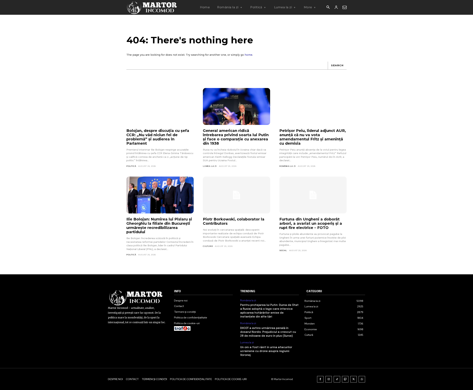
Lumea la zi (210, 166)
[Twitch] (345, 379)
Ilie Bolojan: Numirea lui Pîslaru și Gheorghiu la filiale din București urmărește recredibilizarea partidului (159, 225)
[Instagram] (328, 379)
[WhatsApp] (362, 379)
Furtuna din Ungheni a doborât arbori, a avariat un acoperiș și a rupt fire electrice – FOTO (310, 223)
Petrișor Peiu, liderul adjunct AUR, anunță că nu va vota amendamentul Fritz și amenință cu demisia (312, 137)
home (248, 54)
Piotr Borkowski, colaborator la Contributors (233, 221)
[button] (328, 7)
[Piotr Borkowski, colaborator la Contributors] (236, 195)
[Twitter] (353, 379)
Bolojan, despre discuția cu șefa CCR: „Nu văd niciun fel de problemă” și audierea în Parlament (157, 137)
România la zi (287, 166)
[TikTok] (337, 379)
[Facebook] (320, 379)
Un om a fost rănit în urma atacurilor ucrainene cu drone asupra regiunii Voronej (266, 351)
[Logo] (152, 7)
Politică (131, 166)
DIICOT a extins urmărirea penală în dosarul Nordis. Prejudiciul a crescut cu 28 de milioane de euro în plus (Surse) (268, 332)
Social (283, 250)
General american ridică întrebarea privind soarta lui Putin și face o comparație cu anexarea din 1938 (236, 137)
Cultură (208, 246)
